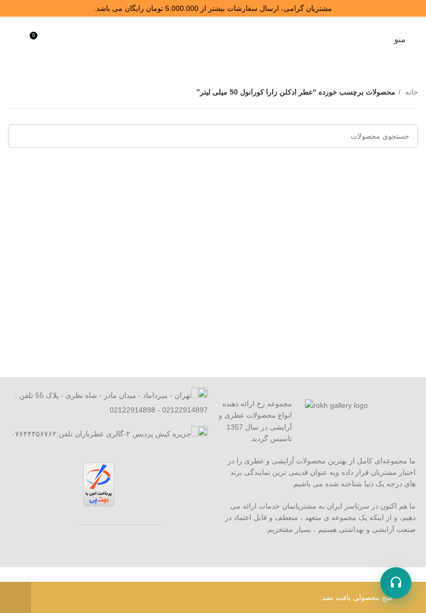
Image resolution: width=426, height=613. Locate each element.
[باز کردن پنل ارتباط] (395, 582)
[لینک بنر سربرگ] (213, 8)
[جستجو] (56, 39)
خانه (410, 92)
